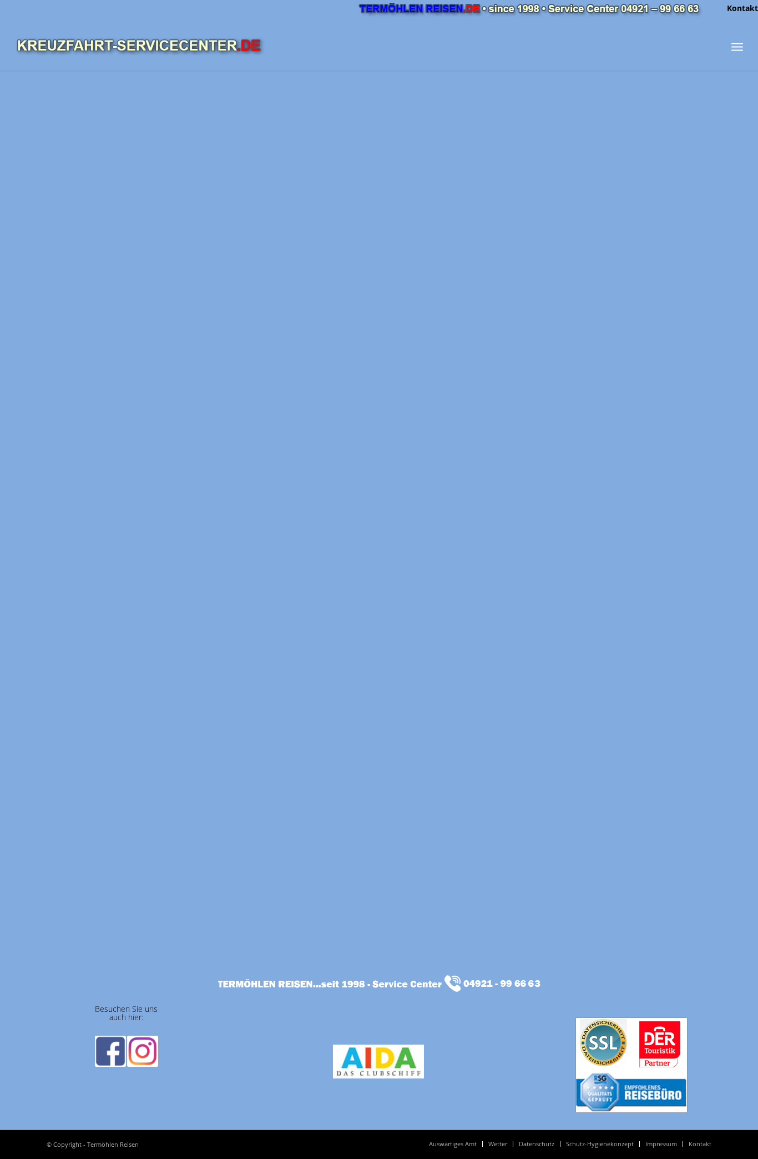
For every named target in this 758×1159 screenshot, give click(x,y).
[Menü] (737, 47)
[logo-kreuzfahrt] (140, 47)
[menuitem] (739, 8)
